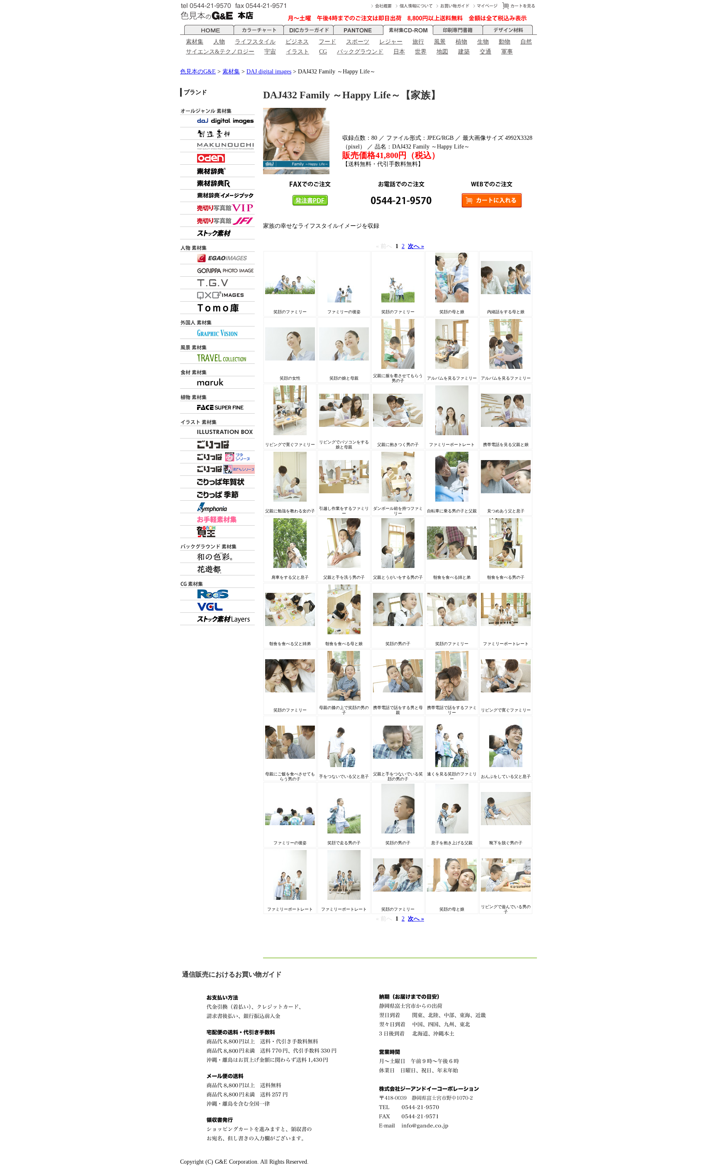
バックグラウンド (360, 52)
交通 (485, 52)
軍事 (507, 52)
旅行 (418, 42)
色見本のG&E (198, 71)
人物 (219, 42)
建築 (464, 52)
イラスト (297, 52)
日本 (399, 52)
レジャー (390, 42)
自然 (526, 42)
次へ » (416, 246)
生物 (483, 42)
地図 (442, 52)
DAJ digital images (268, 71)
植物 (461, 42)
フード (327, 42)
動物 (504, 42)
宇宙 (270, 52)
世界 (421, 52)
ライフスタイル (255, 42)
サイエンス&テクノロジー (220, 52)
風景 (440, 42)
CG (323, 52)
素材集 (194, 42)
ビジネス (297, 42)
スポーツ (357, 42)
